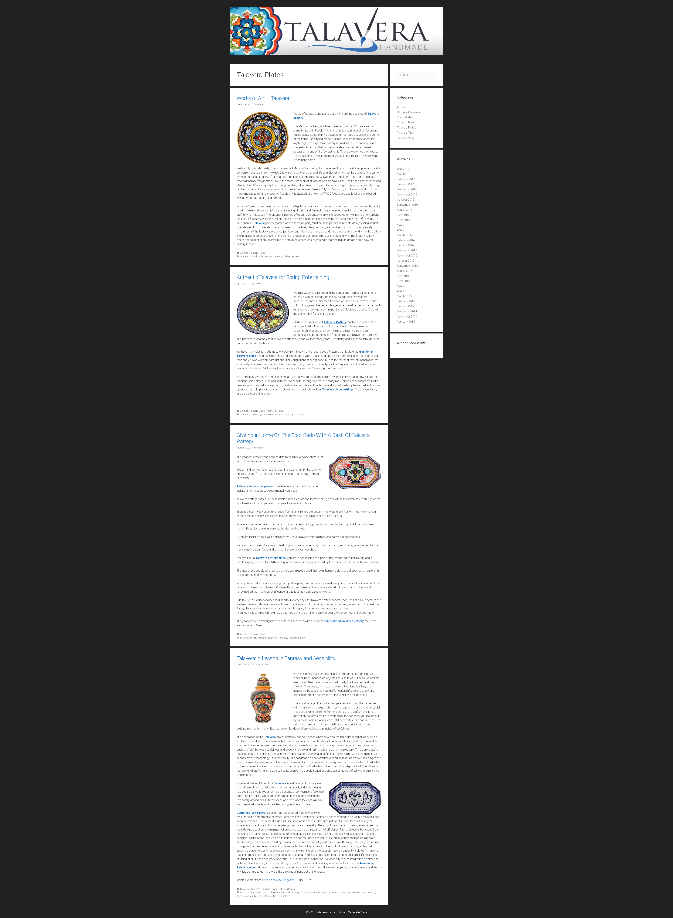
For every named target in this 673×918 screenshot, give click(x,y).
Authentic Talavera (250, 414)
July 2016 (403, 215)
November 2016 (407, 194)
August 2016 (404, 209)
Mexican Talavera (267, 637)
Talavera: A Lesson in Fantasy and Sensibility (286, 658)
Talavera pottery (296, 637)
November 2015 (407, 255)
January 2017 (405, 184)
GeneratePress (357, 912)
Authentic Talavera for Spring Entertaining (283, 277)
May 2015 (403, 286)
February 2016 (406, 240)
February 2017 (406, 179)
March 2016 (404, 235)
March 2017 (404, 174)
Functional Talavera (267, 892)
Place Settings (286, 414)
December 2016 (407, 189)
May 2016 (403, 225)
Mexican (334, 892)
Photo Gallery (405, 117)
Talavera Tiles (405, 132)
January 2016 (405, 245)
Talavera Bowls (257, 410)
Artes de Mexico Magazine (278, 880)
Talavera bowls (245, 896)
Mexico (344, 892)
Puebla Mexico (357, 892)
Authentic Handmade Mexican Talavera (261, 256)
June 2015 (403, 281)
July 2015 (403, 276)
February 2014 (406, 321)
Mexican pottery (248, 637)
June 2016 (403, 220)
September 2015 (407, 265)
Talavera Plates (257, 252)
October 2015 (405, 260)
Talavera (299, 414)
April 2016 (403, 230)
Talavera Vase (405, 137)
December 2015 (407, 250)
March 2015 (404, 296)
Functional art (247, 892)
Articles (244, 252)
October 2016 (405, 199)
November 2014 (407, 316)
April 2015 (403, 291)
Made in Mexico (269, 414)
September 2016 (407, 204)
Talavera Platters (263, 896)
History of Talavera (250, 888)
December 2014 (407, 311)
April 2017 (403, 169)
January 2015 (405, 306)
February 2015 (406, 301)
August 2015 (404, 270)
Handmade (285, 892)
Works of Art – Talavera (263, 98)
